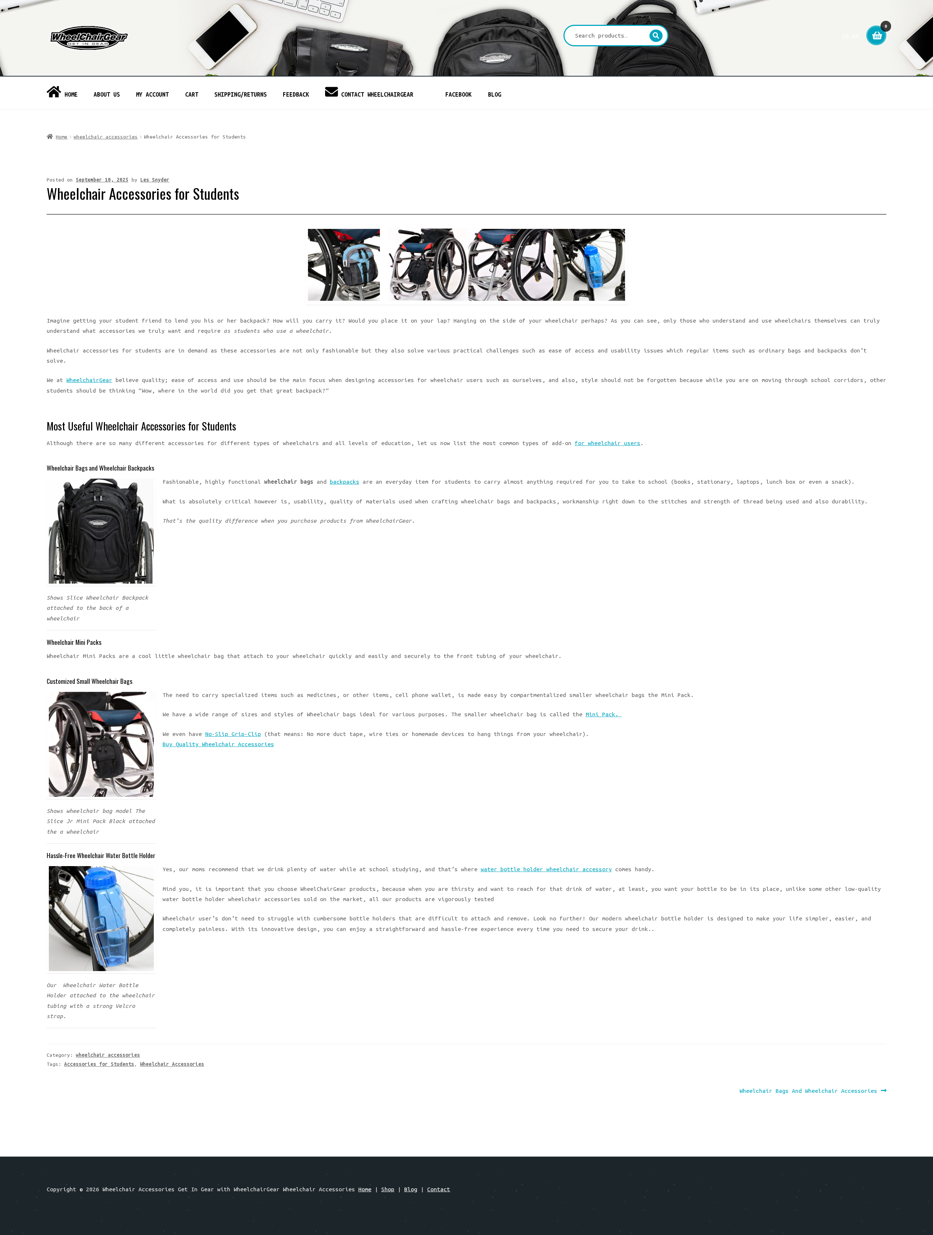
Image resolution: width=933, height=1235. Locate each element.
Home (61, 137)
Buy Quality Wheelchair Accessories (218, 744)
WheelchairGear (89, 380)
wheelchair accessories (106, 137)
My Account (152, 94)
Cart (191, 94)
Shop (387, 1189)
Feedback (296, 94)
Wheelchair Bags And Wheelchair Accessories (808, 1091)
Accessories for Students (99, 1064)
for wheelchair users (607, 443)
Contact (438, 1189)
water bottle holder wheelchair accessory (546, 869)
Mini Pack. (604, 714)
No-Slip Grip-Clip (233, 734)
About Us (107, 94)
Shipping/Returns (240, 94)
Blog (494, 94)
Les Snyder (154, 180)
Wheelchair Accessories (172, 1064)
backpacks (344, 481)
